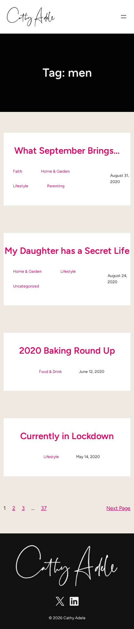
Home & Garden (55, 171)
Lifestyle (20, 186)
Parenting (55, 186)
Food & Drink (50, 371)
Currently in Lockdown (67, 435)
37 (44, 508)
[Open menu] (123, 17)
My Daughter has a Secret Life (67, 250)
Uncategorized (26, 286)
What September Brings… (67, 150)
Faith (17, 171)
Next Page (118, 508)
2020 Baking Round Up (67, 350)
